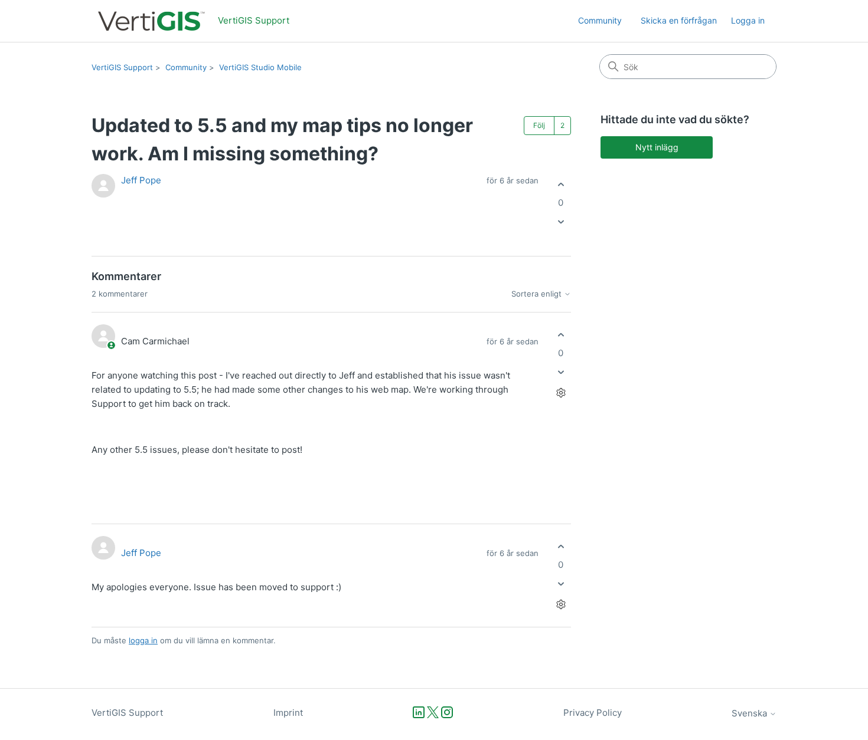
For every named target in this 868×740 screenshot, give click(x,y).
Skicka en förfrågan (679, 20)
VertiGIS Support (122, 67)
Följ (539, 125)
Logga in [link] (748, 20)
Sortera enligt (537, 294)
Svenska (750, 713)
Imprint (288, 712)
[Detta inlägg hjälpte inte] (560, 222)
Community (600, 20)
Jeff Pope (141, 180)
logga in (143, 640)
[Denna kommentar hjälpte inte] (560, 372)
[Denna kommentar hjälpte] (560, 334)
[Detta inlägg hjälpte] (560, 184)
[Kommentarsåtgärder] (560, 393)
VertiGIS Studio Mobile (260, 67)
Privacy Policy (592, 712)
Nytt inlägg (656, 147)
